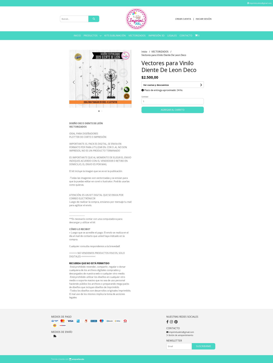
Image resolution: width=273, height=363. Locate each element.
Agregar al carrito (172, 109)
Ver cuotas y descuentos (156, 85)
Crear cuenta (183, 18)
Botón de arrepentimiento (180, 335)
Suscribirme (203, 346)
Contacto (186, 35)
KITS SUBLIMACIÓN (115, 35)
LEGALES (172, 35)
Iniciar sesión (203, 18)
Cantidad (144, 97)
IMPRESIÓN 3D (156, 35)
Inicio (77, 35)
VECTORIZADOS (137, 35)
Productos (91, 35)
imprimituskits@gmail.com (181, 332)
